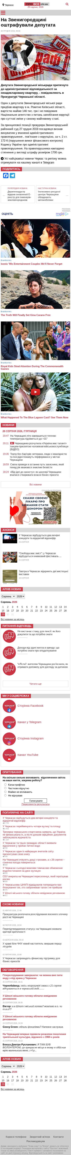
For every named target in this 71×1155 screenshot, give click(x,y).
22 (36, 610)
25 (51, 610)
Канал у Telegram (29, 722)
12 (55, 606)
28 (65, 610)
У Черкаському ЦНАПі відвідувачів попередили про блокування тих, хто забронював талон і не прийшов (32, 886)
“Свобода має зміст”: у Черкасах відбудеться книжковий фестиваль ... (40, 555)
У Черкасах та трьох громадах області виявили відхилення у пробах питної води (29, 844)
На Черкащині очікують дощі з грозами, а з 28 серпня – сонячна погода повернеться (34, 861)
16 (7, 610)
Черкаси (9, 5)
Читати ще (35, 683)
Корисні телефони (16, 1136)
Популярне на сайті (17, 812)
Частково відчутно (18, 788)
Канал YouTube (28, 754)
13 (60, 606)
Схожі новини (13, 904)
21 (31, 610)
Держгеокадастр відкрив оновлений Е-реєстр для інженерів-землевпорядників (19, 195)
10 (46, 606)
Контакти (58, 1136)
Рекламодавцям (35, 1141)
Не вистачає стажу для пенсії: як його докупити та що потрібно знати (39, 633)
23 (41, 610)
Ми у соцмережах (15, 695)
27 (60, 610)
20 (27, 610)
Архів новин (11, 589)
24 (46, 610)
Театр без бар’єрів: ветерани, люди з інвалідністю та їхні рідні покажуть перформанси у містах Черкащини (38, 457)
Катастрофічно (16, 784)
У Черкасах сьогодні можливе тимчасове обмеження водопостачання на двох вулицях (33, 869)
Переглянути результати (36, 804)
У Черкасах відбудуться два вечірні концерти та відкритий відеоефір (39, 537)
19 (22, 610)
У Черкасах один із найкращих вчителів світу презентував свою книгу (28, 852)
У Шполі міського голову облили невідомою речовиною (34, 893)
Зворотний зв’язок (40, 1136)
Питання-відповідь (17, 626)
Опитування (11, 772)
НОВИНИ (8, 425)
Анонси (8, 530)
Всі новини (36, 484)
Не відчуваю (15, 795)
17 (12, 610)
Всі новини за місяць (12, 619)
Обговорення (12, 969)
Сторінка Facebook (30, 705)
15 (3, 610)
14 (65, 606)
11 (51, 606)
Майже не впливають (20, 792)
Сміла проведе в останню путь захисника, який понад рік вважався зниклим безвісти (37, 466)
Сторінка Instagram (31, 738)
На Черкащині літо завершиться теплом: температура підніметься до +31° (33, 437)
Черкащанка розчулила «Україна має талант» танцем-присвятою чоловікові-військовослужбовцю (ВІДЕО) (39, 446)
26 (55, 610)
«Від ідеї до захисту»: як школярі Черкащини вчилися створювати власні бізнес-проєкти (35, 473)
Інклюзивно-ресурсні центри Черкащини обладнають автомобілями (49, 195)
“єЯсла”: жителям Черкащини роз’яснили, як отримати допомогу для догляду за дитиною (43, 665)
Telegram (48, 162)
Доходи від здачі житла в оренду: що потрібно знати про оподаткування (38, 649)
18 (17, 610)
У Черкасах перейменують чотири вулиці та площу (32, 826)
